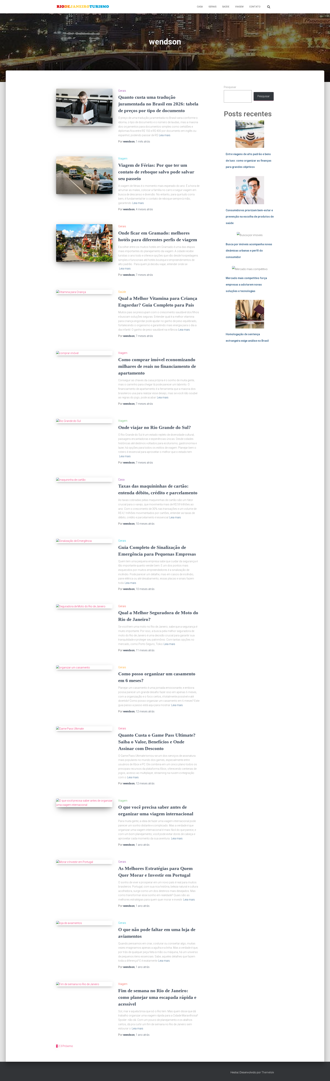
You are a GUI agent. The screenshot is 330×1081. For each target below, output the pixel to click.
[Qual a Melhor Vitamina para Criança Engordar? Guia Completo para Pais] (84, 292)
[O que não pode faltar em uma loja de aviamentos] (84, 923)
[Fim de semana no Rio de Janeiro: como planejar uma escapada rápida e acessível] (84, 984)
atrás (143, 141)
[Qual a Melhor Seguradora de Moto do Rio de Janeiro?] (84, 606)
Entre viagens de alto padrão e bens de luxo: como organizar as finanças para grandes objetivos (248, 160)
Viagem (239, 6)
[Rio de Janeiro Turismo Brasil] (83, 6)
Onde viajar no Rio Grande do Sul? (154, 427)
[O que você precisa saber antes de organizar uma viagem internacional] (84, 803)
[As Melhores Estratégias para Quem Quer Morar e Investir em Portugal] (84, 862)
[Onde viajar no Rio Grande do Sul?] (84, 421)
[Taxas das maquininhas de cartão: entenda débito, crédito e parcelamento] (84, 479)
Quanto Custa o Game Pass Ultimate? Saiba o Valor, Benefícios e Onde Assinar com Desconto (157, 741)
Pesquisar (230, 87)
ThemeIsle (267, 1072)
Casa (200, 6)
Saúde (225, 6)
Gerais (212, 6)
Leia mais (164, 135)
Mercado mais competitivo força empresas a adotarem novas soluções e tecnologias (246, 284)
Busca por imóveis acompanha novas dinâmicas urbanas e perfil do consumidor (249, 251)
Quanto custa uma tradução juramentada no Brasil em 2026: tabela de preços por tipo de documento (158, 104)
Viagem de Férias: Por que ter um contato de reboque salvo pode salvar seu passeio (156, 172)
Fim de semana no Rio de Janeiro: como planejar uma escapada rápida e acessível (157, 997)
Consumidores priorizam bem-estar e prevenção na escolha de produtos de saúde (250, 217)
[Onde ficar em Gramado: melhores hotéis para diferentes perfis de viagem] (84, 243)
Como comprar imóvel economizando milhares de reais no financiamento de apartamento (157, 366)
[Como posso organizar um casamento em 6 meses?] (84, 667)
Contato (254, 6)
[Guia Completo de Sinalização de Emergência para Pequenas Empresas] (84, 541)
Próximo (67, 1046)
